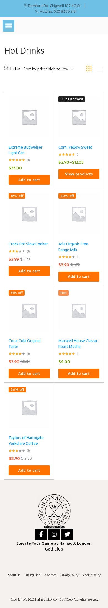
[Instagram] (54, 534)
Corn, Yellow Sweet (75, 147)
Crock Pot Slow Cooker (28, 244)
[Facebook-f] (41, 534)
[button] (8, 26)
